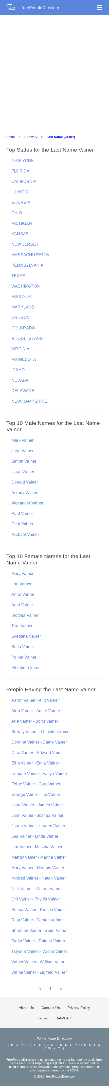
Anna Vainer (22, 594)
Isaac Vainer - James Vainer (37, 805)
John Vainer (22, 451)
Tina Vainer (21, 626)
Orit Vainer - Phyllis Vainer (35, 899)
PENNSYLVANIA (27, 265)
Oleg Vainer (22, 524)
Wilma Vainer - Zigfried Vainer (39, 972)
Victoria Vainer (25, 615)
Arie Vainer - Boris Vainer (34, 721)
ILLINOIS (19, 192)
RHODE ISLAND (27, 338)
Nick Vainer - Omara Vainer (36, 888)
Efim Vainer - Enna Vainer (35, 763)
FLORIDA (20, 171)
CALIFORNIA (24, 181)
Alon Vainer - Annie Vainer (35, 711)
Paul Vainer (22, 513)
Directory (30, 137)
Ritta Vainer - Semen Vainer (37, 920)
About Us (26, 1008)
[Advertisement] (54, 73)
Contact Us (51, 1008)
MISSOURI (21, 296)
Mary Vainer (22, 573)
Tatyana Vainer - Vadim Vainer (39, 951)
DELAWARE (23, 391)
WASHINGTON (25, 286)
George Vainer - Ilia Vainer (35, 794)
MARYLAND (23, 307)
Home (10, 137)
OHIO (16, 213)
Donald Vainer (24, 482)
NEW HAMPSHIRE (29, 401)
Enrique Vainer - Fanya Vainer (39, 773)
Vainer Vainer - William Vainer (39, 962)
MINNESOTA (23, 359)
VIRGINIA (20, 349)
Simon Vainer (23, 461)
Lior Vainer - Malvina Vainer (37, 847)
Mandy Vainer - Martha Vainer (38, 857)
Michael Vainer (25, 534)
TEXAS (18, 276)
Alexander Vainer (27, 503)
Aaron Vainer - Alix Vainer (35, 700)
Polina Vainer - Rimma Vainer (38, 909)
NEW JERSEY (25, 244)
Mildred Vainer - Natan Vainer (38, 878)
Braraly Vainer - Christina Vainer (41, 732)
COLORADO (23, 328)
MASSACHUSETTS (30, 255)
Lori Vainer (21, 584)
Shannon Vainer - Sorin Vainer (39, 930)
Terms (43, 1018)
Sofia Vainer (22, 647)
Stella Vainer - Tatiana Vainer (38, 941)
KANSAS (20, 234)
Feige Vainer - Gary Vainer (35, 784)
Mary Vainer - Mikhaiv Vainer (37, 868)
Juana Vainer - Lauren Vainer (38, 826)
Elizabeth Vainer (26, 667)
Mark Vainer (22, 440)
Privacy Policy (78, 1008)
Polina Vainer (24, 657)
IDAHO (18, 370)
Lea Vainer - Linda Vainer (34, 836)
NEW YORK (22, 160)
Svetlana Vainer (26, 636)
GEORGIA (20, 202)
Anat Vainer (22, 605)
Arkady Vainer (24, 492)
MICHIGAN (21, 223)
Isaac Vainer (22, 472)
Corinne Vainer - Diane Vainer (39, 742)
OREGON (20, 317)
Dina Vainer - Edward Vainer (37, 752)
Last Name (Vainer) (61, 137)
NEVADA (20, 380)
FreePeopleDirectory (40, 8)
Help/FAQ (63, 1018)
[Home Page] (13, 7)
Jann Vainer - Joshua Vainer (37, 815)
